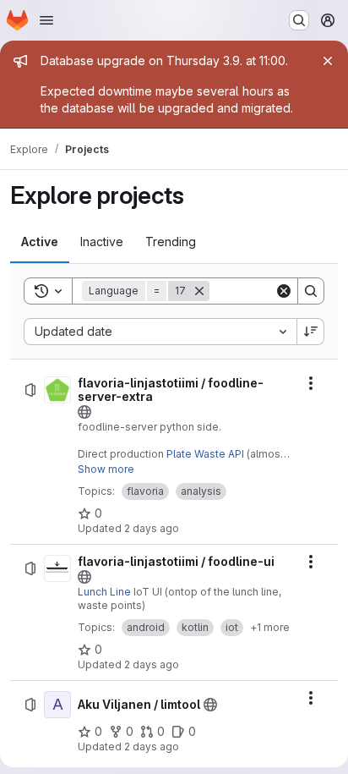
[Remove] (199, 291)
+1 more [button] (270, 627)
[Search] (310, 291)
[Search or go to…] (299, 20)
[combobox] (160, 331)
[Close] (328, 61)
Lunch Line (104, 591)
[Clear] (284, 291)
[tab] (39, 242)
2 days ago (151, 528)
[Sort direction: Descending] (310, 331)
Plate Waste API (205, 453)
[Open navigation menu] (46, 20)
